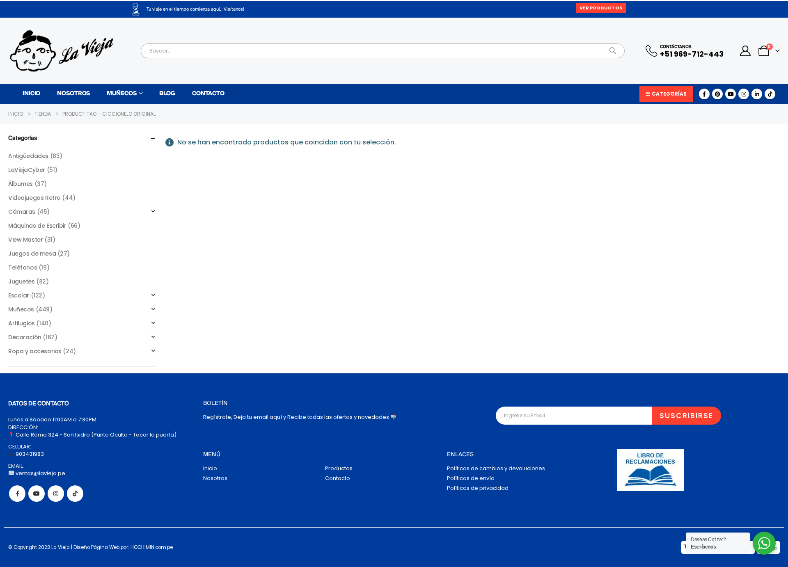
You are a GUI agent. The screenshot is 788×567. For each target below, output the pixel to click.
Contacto (208, 94)
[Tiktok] (770, 94)
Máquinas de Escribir (37, 226)
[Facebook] (704, 94)
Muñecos (121, 94)
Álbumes (20, 184)
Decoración (24, 337)
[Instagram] (743, 94)
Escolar (18, 295)
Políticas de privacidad (478, 488)
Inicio (31, 94)
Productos (339, 468)
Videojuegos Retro (34, 198)
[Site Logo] (61, 51)
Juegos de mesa (32, 253)
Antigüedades (28, 156)
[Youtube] (730, 94)
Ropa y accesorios (35, 351)
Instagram (56, 493)
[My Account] (745, 51)
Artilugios (21, 323)
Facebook (17, 493)
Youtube (36, 493)
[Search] (612, 51)
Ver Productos (601, 8)
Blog (167, 94)
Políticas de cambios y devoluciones (496, 468)
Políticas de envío (471, 478)
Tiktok (75, 493)
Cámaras (21, 212)
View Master (25, 239)
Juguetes (21, 281)
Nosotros (73, 94)
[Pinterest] (717, 94)
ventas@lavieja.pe (39, 473)
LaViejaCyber (26, 170)
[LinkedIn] (756, 94)
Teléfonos (22, 267)
